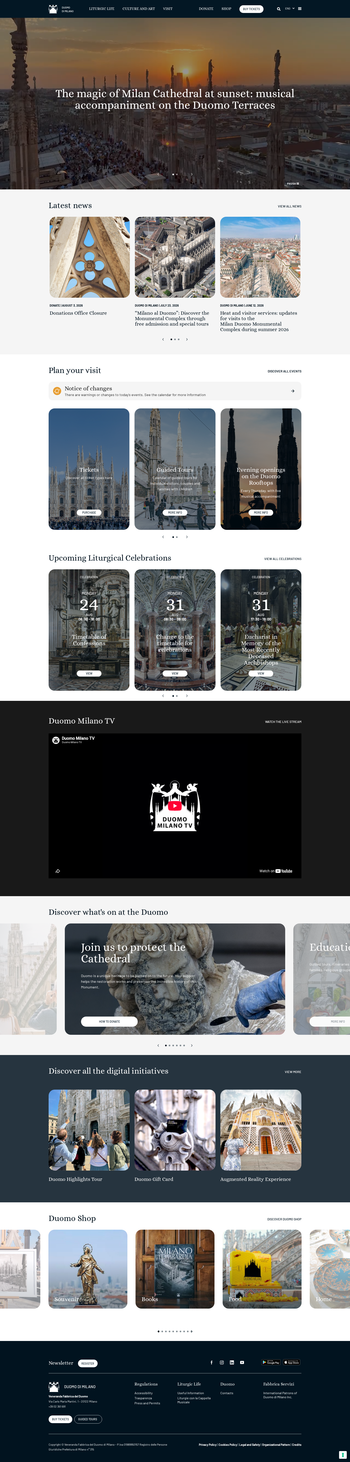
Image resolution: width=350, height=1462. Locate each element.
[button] (290, 8)
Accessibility (143, 1393)
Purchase (89, 512)
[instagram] (222, 1362)
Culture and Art (139, 9)
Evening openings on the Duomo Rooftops (261, 476)
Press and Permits (147, 1403)
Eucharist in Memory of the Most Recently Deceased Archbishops (261, 650)
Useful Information (190, 1393)
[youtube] (242, 1362)
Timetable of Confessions (89, 640)
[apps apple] (291, 1361)
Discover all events (284, 371)
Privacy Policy (208, 1444)
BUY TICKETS (251, 9)
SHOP (226, 9)
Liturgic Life (101, 9)
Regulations (146, 1384)
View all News (289, 206)
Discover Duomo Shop (284, 1219)
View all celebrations (282, 559)
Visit (168, 9)
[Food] (262, 1269)
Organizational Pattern (276, 1444)
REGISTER (87, 1363)
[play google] (271, 1361)
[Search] (279, 9)
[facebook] (212, 1362)
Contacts (226, 1393)
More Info (175, 512)
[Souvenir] (87, 1269)
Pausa (292, 183)
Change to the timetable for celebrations (175, 643)
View (89, 673)
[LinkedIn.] (232, 1362)
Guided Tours (175, 470)
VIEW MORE (293, 1072)
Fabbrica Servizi (278, 1384)
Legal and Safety (249, 1444)
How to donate (109, 1021)
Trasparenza (143, 1398)
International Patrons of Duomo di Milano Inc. (280, 1395)
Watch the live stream (283, 722)
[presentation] (158, 174)
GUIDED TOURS (87, 1419)
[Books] (175, 1269)
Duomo (227, 1384)
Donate (206, 9)
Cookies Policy (228, 1444)
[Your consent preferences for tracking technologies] (343, 1455)
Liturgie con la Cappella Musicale (194, 1400)
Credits (296, 1444)
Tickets (89, 470)
